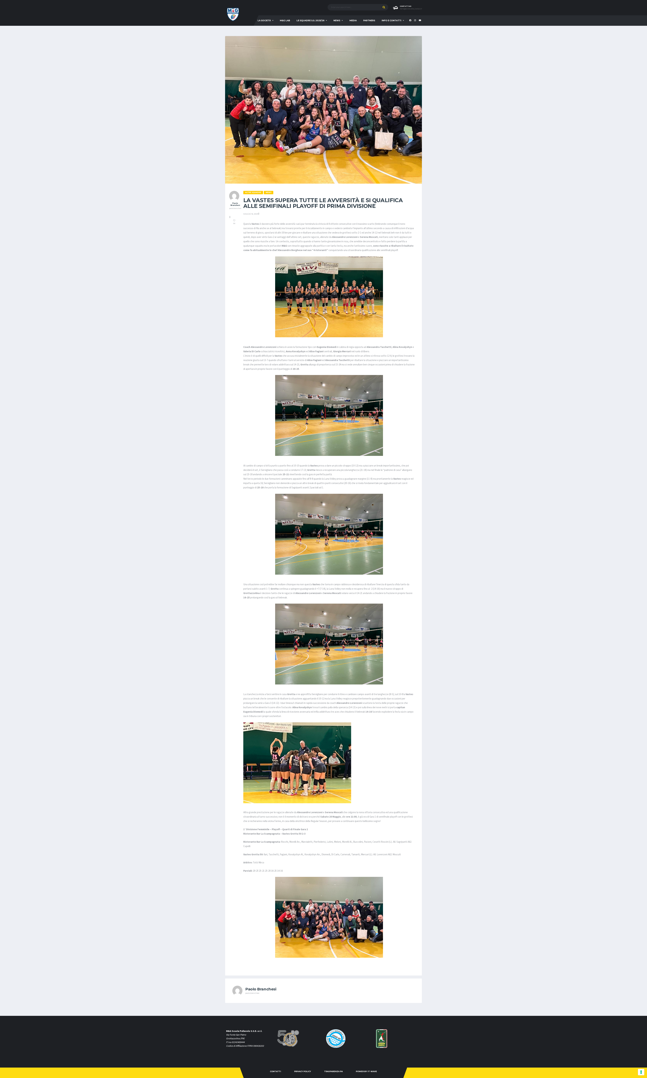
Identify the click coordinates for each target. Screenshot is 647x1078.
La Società (264, 20)
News (336, 20)
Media (353, 20)
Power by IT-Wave (366, 1071)
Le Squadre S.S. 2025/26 (310, 20)
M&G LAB (285, 20)
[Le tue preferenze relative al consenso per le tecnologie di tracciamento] (641, 1072)
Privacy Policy (302, 1071)
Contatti (275, 1071)
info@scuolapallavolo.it (411, 9)
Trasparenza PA (333, 1071)
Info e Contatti (391, 20)
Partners (369, 20)
